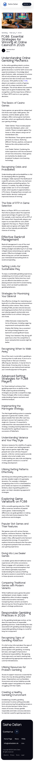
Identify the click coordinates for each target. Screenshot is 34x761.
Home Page (8, 739)
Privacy (12, 755)
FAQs (23, 739)
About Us (6, 755)
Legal (22, 755)
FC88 (25, 81)
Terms (17, 755)
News (17, 739)
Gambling (5, 32)
